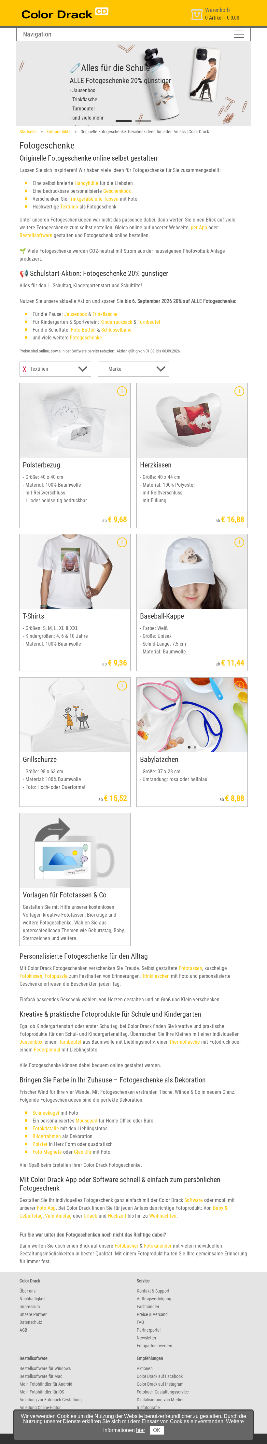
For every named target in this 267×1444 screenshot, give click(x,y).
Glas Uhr (82, 1152)
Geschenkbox (117, 191)
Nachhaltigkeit (33, 1298)
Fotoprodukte (59, 131)
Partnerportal (149, 1330)
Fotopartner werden (154, 1345)
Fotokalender (158, 1246)
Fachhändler (148, 1306)
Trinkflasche (105, 314)
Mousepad (86, 1121)
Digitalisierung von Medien (161, 1399)
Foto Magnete (47, 1152)
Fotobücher (126, 1246)
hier (140, 1430)
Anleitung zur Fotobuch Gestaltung (51, 1399)
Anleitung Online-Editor (40, 1407)
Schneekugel (46, 1113)
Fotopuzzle (56, 976)
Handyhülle (86, 183)
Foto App (46, 1208)
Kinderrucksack (116, 322)
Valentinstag (58, 1216)
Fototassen (190, 968)
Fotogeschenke (86, 338)
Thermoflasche (184, 1042)
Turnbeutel (149, 322)
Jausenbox (75, 314)
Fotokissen (31, 976)
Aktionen (145, 1368)
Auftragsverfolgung (154, 1298)
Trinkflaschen (156, 976)
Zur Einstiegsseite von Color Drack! (53, 6)
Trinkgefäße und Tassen (94, 199)
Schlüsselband (116, 330)
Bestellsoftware (36, 235)
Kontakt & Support (153, 1291)
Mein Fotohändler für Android (46, 1384)
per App (199, 227)
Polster (40, 1144)
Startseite (28, 131)
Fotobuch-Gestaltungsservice (163, 1391)
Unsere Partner (33, 1314)
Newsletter (146, 1337)
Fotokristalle (46, 1128)
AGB (23, 1330)
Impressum (30, 1306)
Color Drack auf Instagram (160, 1384)
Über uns (27, 1291)
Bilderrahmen (47, 1136)
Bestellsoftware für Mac (41, 1376)
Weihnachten (162, 1216)
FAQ (140, 1322)
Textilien (69, 207)
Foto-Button (83, 330)
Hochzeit (117, 1216)
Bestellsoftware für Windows (45, 1368)
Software (193, 1200)
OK (157, 1430)
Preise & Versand (152, 1314)
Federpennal (47, 1050)
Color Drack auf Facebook (160, 1376)
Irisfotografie (148, 1407)
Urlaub (90, 1216)
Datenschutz (31, 1322)
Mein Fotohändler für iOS (42, 1391)
